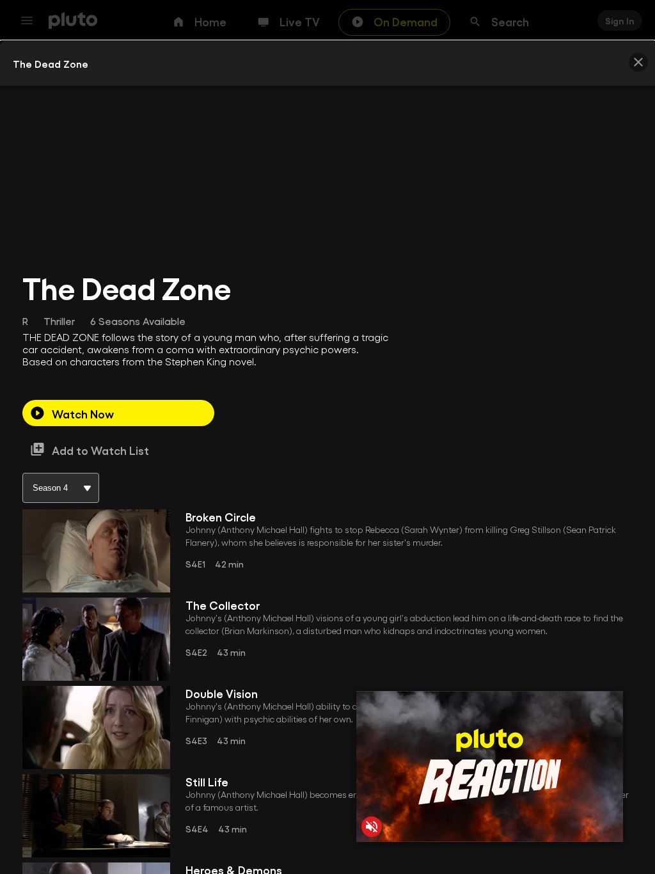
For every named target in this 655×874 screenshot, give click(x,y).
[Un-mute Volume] (371, 826)
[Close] (638, 62)
